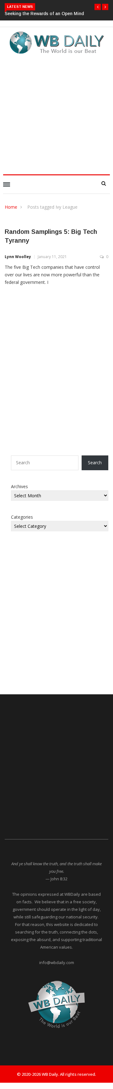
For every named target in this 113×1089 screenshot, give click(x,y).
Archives (19, 486)
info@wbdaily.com (56, 962)
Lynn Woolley (18, 256)
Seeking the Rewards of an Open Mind (44, 13)
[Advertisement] (56, 112)
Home (11, 207)
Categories (22, 517)
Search (95, 463)
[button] (97, 7)
